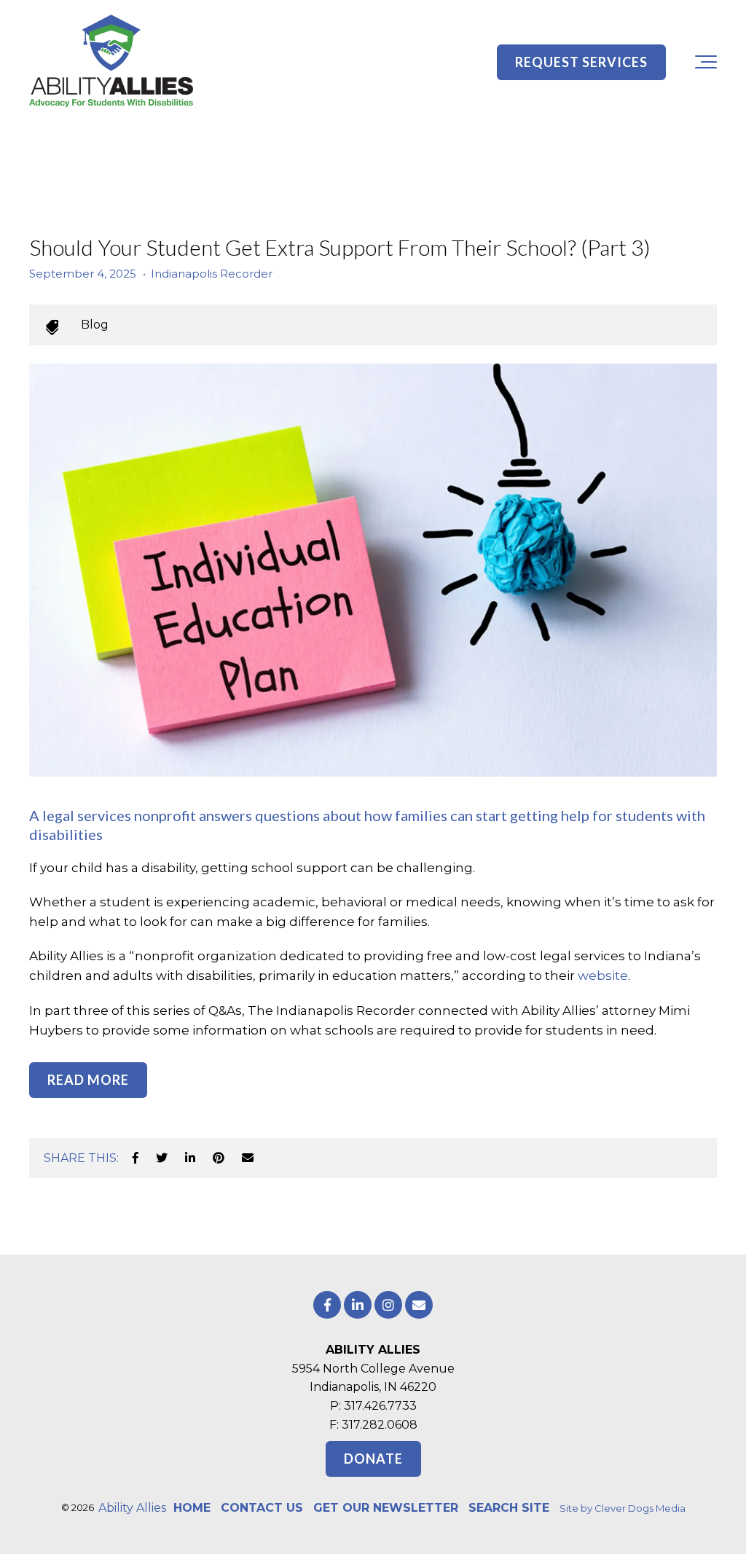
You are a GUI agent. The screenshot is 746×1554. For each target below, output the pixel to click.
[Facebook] (135, 1158)
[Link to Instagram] (388, 1305)
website (603, 975)
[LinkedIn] (190, 1158)
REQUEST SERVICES (581, 62)
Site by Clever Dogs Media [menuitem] (623, 1508)
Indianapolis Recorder (211, 273)
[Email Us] (419, 1305)
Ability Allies (132, 1508)
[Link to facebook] (327, 1305)
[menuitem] (192, 1508)
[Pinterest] (218, 1158)
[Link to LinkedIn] (358, 1305)
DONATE (373, 1459)
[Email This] (248, 1158)
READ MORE (88, 1080)
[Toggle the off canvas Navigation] (706, 62)
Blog (95, 324)
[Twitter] (162, 1158)
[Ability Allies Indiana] (111, 62)
